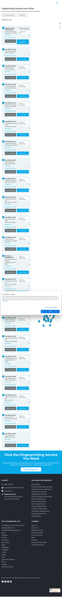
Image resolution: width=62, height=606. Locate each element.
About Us (34, 525)
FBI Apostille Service (8, 528)
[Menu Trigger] (57, 2)
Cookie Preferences (37, 545)
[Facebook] (3, 582)
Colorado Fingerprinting (39, 509)
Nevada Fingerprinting (38, 513)
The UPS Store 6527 (10, 415)
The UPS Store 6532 (10, 237)
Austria (4, 554)
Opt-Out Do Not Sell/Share (51, 307)
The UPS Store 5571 (10, 395)
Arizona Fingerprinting (38, 501)
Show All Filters (10, 15)
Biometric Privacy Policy (39, 542)
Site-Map (34, 540)
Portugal (4, 535)
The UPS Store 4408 (10, 318)
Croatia (4, 552)
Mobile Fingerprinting (38, 499)
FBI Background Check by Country (13, 525)
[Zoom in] (60, 23)
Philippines (5, 547)
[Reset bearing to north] (60, 28)
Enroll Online (22, 59)
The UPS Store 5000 (10, 84)
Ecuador (4, 564)
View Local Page (10, 41)
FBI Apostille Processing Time (11, 530)
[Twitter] (5, 582)
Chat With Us (8, 491)
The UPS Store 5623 (10, 49)
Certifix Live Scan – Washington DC (10, 28)
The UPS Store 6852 (10, 178)
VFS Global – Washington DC (9, 256)
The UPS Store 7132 (10, 336)
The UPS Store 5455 (10, 160)
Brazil (3, 545)
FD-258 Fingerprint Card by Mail (41, 496)
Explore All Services (31, 469)
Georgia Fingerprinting (38, 506)
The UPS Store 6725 (10, 103)
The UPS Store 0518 (10, 66)
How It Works (35, 484)
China (3, 562)
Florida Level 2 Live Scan (39, 491)
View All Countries (7, 567)
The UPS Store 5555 (10, 217)
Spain (3, 532)
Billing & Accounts (37, 530)
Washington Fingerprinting (40, 511)
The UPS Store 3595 (10, 433)
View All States (36, 516)
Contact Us (35, 528)
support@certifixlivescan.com (13, 487)
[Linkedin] (8, 582)
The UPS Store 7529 (10, 356)
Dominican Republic (8, 559)
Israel (3, 557)
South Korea (6, 542)
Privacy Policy (28, 578)
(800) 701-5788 (11, 55)
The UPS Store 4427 (10, 141)
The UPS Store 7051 (10, 279)
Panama (4, 537)
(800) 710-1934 (8, 484)
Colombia (5, 550)
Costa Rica (5, 540)
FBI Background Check (38, 494)
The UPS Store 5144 (10, 121)
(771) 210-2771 (11, 37)
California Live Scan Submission (41, 489)
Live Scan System (37, 535)
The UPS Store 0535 (10, 197)
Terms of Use (36, 578)
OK (50, 311)
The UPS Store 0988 (10, 376)
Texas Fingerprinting (38, 504)
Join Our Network (37, 532)
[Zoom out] (60, 26)
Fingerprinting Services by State (41, 487)
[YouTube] (11, 582)
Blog (32, 537)
